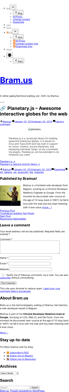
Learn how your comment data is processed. (30, 290)
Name (4, 257)
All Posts (17, 16)
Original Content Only (27, 43)
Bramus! (7, 121)
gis (15, 172)
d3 (1, 172)
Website (4, 269)
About (8, 28)
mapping (39, 172)
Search (9, 49)
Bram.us (16, 80)
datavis (8, 172)
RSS (10, 33)
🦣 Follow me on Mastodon (21, 359)
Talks (8, 25)
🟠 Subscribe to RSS (17, 352)
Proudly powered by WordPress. (27, 390)
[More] (9, 55)
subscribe (5, 277)
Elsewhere (18, 22)
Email (4, 263)
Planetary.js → (7, 161)
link (31, 172)
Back (20, 61)
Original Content (21, 19)
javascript (23, 172)
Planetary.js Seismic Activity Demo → (20, 164)
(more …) (47, 207)
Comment (6, 239)
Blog (8, 8)
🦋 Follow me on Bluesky (19, 355)
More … (4, 332)
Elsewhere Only (24, 46)
